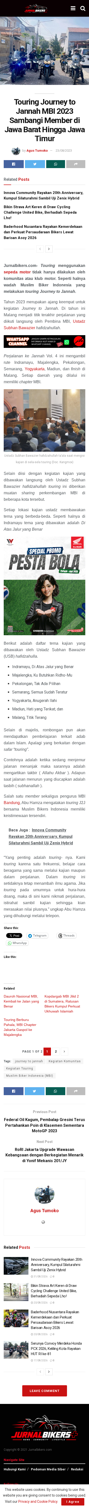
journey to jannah (29, 1061)
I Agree (72, 1502)
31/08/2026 (40, 1276)
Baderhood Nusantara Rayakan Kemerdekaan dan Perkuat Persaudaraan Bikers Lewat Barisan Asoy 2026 (43, 232)
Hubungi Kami (15, 1469)
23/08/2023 (64, 150)
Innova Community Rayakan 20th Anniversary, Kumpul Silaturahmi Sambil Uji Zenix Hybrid (56, 1264)
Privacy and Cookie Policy (37, 1502)
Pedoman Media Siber (48, 1469)
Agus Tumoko (37, 150)
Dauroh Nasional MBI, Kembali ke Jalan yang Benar (21, 1001)
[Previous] (40, 249)
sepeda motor (17, 272)
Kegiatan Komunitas (65, 1061)
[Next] (49, 249)
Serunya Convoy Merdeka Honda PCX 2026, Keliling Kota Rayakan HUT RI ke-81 (56, 1348)
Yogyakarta (34, 369)
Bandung (12, 803)
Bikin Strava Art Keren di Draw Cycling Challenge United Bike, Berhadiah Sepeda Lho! (40, 212)
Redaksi (77, 1469)
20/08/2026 (40, 1302)
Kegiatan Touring (19, 1068)
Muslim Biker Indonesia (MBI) (29, 1075)
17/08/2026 (40, 1360)
